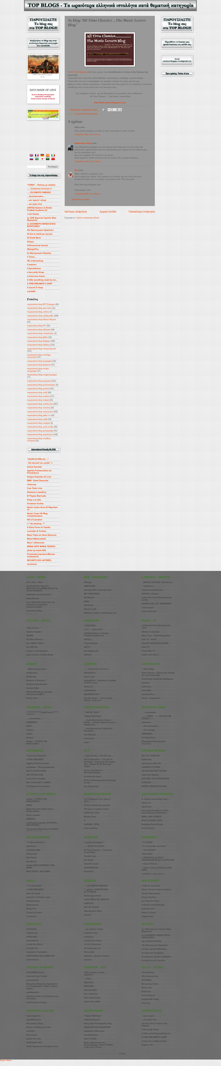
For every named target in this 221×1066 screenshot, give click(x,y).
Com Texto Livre (34, 488)
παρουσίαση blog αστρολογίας (40, 333)
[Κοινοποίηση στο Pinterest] (120, 109)
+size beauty (33, 214)
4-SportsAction (34, 268)
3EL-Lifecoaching (35, 261)
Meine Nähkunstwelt (36, 539)
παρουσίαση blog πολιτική (38, 408)
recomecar (32, 564)
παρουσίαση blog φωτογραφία (40, 431)
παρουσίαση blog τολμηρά (38, 423)
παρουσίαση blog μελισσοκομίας (41, 385)
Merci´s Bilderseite (35, 543)
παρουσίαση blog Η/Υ (36, 326)
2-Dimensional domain (37, 245)
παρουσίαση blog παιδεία (38, 396)
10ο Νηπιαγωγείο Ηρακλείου (40, 230)
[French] (37, 155)
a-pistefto (31, 291)
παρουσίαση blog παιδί (37, 392)
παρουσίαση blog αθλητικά (39, 329)
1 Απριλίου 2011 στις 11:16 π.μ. (88, 161)
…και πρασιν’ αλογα (36, 200)
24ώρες (30, 242)
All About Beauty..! (35, 639)
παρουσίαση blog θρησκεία (39, 365)
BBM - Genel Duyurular (37, 480)
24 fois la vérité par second (39, 234)
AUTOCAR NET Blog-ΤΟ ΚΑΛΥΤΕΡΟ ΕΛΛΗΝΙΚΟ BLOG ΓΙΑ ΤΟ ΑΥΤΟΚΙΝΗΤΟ (42, 588)
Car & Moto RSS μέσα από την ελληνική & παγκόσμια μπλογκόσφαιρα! (40, 604)
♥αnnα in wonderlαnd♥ (37, 651)
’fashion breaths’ (34, 632)
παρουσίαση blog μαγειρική (39, 381)
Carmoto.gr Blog (34, 611)
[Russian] (32, 159)
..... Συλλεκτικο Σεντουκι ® (39, 189)
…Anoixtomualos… (36, 196)
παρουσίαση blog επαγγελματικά (41, 349)
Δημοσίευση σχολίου (80, 199)
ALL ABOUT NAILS (35, 643)
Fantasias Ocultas (35, 503)
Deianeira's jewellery (36, 492)
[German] (42, 155)
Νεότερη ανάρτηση (76, 211)
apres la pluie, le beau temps (39, 655)
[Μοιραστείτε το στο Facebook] (117, 109)
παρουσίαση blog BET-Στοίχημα (41, 304)
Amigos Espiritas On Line (39, 477)
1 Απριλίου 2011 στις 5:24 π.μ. (88, 134)
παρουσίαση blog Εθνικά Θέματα (41, 319)
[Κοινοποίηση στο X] (114, 109)
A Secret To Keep (35, 287)
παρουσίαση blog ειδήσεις (38, 345)
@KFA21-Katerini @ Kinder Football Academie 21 (39, 209)
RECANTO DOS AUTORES (39, 560)
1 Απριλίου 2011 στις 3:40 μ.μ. (88, 194)
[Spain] (48, 155)
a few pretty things (35, 272)
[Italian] (53, 155)
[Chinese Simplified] (53, 159)
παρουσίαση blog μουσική (86, 114)
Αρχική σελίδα (108, 211)
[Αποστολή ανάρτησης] (103, 110)
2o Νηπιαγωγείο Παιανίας (39, 253)
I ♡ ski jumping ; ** (36, 523)
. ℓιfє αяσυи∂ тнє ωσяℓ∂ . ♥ (39, 463)
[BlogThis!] (111, 109)
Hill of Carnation (34, 520)
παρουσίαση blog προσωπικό (40, 411)
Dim (76, 170)
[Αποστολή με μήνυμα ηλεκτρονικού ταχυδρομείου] (108, 109)
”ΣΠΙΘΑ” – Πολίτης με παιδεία (41, 185)
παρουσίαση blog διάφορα (38, 341)
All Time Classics (79, 72)
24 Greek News (34, 238)
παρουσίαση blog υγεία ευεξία (40, 427)
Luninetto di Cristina (36, 531)
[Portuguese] (37, 159)
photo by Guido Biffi (36, 550)
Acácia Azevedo (34, 467)
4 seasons (31, 264)
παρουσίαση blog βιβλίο (37, 337)
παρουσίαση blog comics (38, 312)
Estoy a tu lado (34, 500)
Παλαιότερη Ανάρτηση (142, 211)
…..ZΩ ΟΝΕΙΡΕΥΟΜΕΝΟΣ (39, 192)
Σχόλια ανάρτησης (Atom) (88, 218)
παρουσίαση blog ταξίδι (37, 419)
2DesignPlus (33, 249)
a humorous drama (36, 276)
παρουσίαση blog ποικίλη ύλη (40, 404)
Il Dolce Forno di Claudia (38, 527)
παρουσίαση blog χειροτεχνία (40, 434)
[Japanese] (42, 159)
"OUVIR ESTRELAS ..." (38, 459)
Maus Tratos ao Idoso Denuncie (41, 535)
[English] (32, 155)
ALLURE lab (32, 647)
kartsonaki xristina (83, 143)
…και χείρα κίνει (34, 204)
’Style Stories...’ (33, 628)
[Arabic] (48, 159)
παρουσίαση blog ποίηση (38, 400)
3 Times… (31, 257)
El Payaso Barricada (36, 496)
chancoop (31, 484)
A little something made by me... (42, 280)
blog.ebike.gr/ (32, 598)
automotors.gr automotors (38, 594)
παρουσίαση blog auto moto (39, 308)
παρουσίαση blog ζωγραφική (39, 361)
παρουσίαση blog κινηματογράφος (42, 375)
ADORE (29, 635)
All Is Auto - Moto (34, 582)
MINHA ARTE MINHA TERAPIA (41, 546)
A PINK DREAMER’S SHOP (39, 284)
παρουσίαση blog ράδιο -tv (38, 415)
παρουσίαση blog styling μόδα (40, 316)
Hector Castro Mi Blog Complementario (37, 514)
